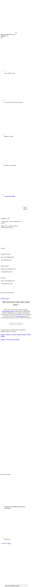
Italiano (24, 334)
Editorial (3, 339)
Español (19, 334)
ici (7, 317)
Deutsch (3, 334)
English (8, 334)
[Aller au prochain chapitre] (27, 237)
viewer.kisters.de (20, 316)
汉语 (29, 334)
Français (13, 334)
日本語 (3, 336)
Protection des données (13, 339)
